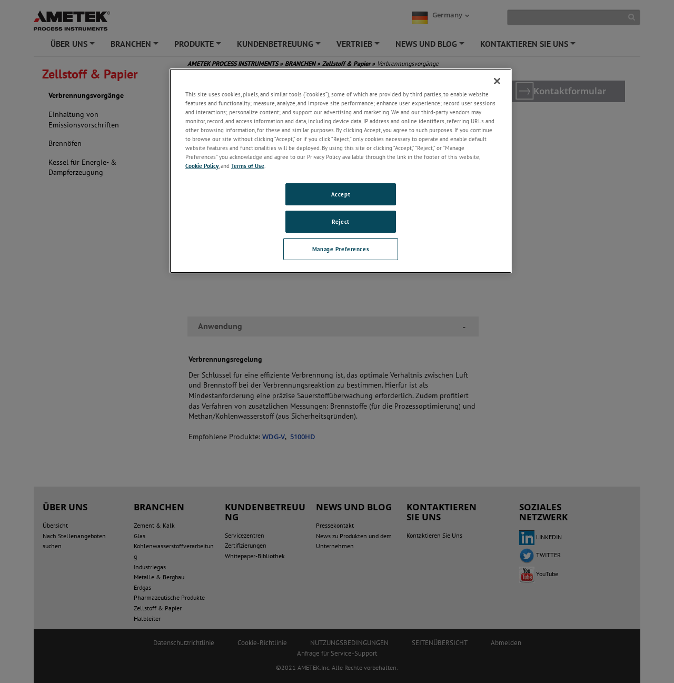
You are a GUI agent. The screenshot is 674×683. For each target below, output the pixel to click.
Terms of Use (247, 166)
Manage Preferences (340, 249)
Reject (340, 221)
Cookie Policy (202, 166)
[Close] (497, 81)
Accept (340, 194)
